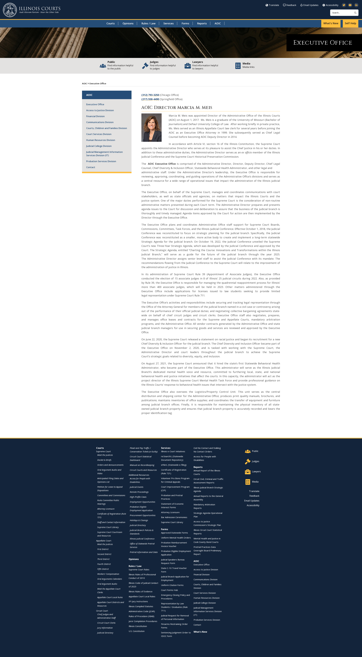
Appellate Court (103, 540)
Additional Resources (139, 474)
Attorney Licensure (105, 508)
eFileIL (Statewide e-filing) (174, 464)
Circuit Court (102, 610)
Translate (274, 5)
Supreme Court (103, 451)
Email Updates (310, 5)
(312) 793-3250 (150, 95)
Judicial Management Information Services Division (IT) (104, 153)
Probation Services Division (101, 161)
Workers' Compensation (108, 573)
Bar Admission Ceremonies (174, 517)
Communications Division (100, 122)
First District (102, 549)
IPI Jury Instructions (138, 601)
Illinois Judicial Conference (142, 538)
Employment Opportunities (142, 501)
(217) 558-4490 (150, 99)
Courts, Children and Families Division (106, 128)
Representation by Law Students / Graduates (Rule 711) (174, 607)
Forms (185, 23)
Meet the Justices (105, 454)
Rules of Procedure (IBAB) (141, 616)
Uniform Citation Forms (172, 585)
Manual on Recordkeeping (142, 465)
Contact (90, 167)
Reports (202, 23)
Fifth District (103, 568)
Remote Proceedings (139, 491)
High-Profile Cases (138, 496)
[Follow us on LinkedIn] (356, 5)
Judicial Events (136, 486)
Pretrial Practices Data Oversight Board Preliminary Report (207, 550)
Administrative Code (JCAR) (142, 611)
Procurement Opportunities (142, 515)
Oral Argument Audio (107, 583)
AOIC (218, 23)
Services (168, 23)
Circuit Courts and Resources (143, 469)
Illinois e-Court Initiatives (173, 451)
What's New (330, 23)
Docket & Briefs (104, 459)
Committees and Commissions (111, 495)
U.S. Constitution (137, 631)
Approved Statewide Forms (174, 532)
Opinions (128, 23)
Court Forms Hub (169, 590)
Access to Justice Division (100, 110)
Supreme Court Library (108, 527)
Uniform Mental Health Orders (176, 537)
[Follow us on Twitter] (344, 5)
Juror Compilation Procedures (143, 621)
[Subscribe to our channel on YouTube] (350, 5)
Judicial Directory (105, 632)
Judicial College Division (99, 146)
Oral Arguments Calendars (109, 578)
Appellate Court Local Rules (110, 597)
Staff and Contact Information (111, 522)
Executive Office (95, 104)
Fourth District (104, 564)
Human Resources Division (100, 140)
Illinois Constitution (138, 626)
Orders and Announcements (110, 464)
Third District (103, 559)
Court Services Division (98, 134)
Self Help (350, 23)
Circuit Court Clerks (106, 622)
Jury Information (105, 627)
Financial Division (95, 116)
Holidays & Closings (139, 520)
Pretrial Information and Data (144, 552)
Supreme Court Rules (139, 569)
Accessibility (332, 5)
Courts (110, 23)
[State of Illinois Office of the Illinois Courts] (31, 10)
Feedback (291, 5)
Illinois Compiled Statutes (141, 606)
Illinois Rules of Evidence (140, 591)
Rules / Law (148, 23)
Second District (104, 554)
